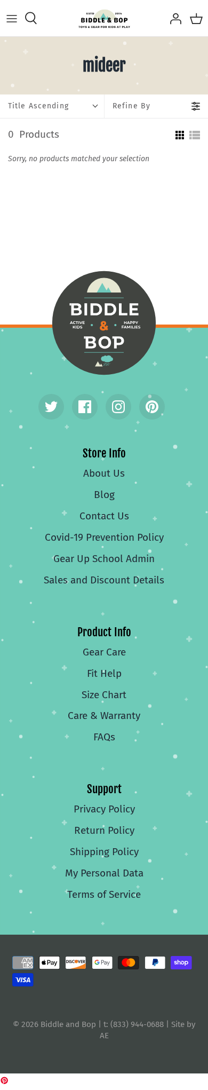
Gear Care (104, 652)
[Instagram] (118, 407)
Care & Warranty (104, 715)
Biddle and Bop (104, 323)
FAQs (104, 737)
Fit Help (104, 673)
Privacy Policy (104, 809)
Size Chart (104, 695)
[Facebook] (85, 407)
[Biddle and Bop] (104, 18)
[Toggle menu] (11, 18)
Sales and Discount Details (104, 580)
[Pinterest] (152, 407)
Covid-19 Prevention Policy (104, 537)
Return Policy (104, 830)
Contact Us (104, 516)
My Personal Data (104, 873)
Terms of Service (104, 894)
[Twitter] (51, 407)
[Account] (173, 18)
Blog (104, 494)
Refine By (131, 105)
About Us (104, 473)
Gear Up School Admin (104, 558)
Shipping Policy (104, 852)
